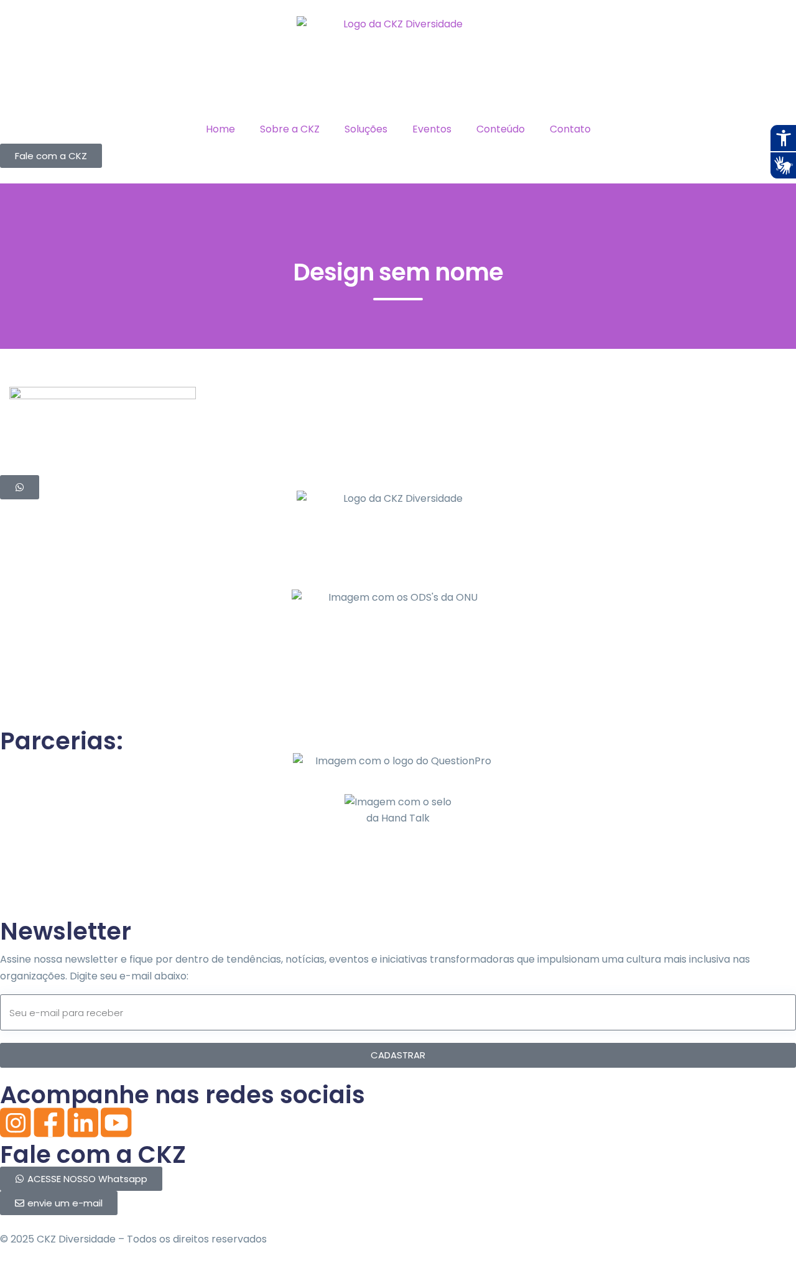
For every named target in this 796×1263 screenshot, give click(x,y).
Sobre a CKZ (290, 129)
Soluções (366, 129)
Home (220, 129)
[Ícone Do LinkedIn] (82, 1122)
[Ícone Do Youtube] (116, 1122)
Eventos (431, 129)
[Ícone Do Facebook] (49, 1122)
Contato (570, 129)
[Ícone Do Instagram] (15, 1122)
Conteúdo (500, 129)
